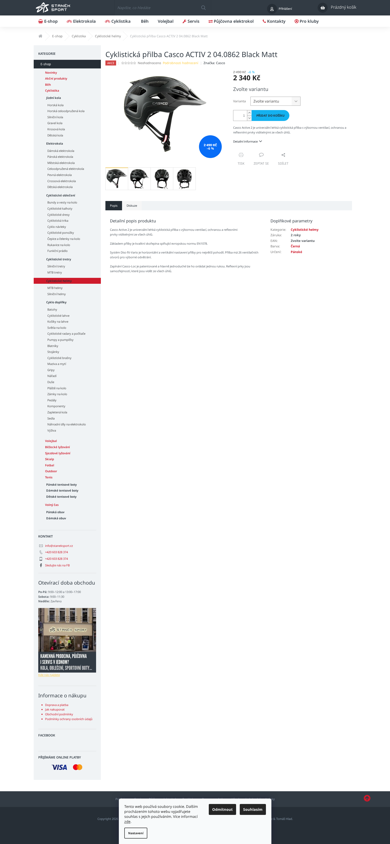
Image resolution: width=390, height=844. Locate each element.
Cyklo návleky (56, 227)
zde (127, 821)
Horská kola (55, 105)
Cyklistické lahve (58, 316)
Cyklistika (52, 90)
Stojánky (53, 352)
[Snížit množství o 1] (249, 118)
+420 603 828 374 (56, 552)
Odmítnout (222, 809)
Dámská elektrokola (60, 151)
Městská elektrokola (61, 163)
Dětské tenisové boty (61, 497)
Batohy (52, 309)
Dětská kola (55, 135)
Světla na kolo (56, 328)
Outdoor (51, 471)
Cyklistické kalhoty (59, 208)
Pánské (296, 252)
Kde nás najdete (49, 675)
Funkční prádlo (57, 251)
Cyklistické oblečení (60, 195)
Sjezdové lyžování (57, 453)
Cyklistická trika (57, 221)
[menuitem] (48, 21)
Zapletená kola (57, 412)
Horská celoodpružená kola (65, 111)
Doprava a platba (56, 705)
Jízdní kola (53, 98)
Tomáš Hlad (284, 819)
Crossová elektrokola (61, 181)
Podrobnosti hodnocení (180, 63)
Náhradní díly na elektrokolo (66, 424)
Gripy (51, 370)
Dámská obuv (56, 518)
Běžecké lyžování (57, 447)
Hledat (203, 7)
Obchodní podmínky (59, 714)
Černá (295, 246)
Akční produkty (56, 78)
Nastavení (135, 833)
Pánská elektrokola (60, 157)
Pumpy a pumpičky (60, 340)
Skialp (49, 459)
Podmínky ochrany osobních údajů (68, 719)
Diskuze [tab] (132, 205)
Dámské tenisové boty (62, 490)
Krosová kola (56, 129)
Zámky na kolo (57, 394)
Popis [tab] (113, 205)
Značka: (214, 63)
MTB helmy (55, 288)
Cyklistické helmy (59, 281)
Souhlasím (253, 809)
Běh (48, 85)
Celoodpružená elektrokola (65, 169)
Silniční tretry (56, 266)
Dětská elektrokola (60, 187)
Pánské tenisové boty (61, 484)
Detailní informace (245, 141)
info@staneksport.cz (59, 546)
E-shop (46, 64)
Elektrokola (54, 143)
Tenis (48, 477)
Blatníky (52, 346)
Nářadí (51, 376)
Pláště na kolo (56, 388)
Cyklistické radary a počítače (66, 334)
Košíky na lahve (57, 321)
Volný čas (52, 505)
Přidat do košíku (270, 115)
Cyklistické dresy (58, 215)
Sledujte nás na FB (57, 565)
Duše (50, 382)
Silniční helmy (56, 294)
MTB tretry (54, 272)
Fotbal (49, 465)
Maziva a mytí (56, 364)
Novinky (51, 72)
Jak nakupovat (55, 709)
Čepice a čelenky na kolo (63, 239)
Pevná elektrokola (59, 175)
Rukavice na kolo (58, 245)
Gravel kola (54, 123)
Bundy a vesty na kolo (62, 202)
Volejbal (51, 441)
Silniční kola (55, 117)
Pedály (51, 400)
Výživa (51, 430)
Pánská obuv (55, 512)
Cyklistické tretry (58, 259)
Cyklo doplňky (56, 302)
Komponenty (56, 406)
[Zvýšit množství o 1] (249, 113)
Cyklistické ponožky (60, 233)
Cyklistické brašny (59, 358)
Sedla (51, 418)
